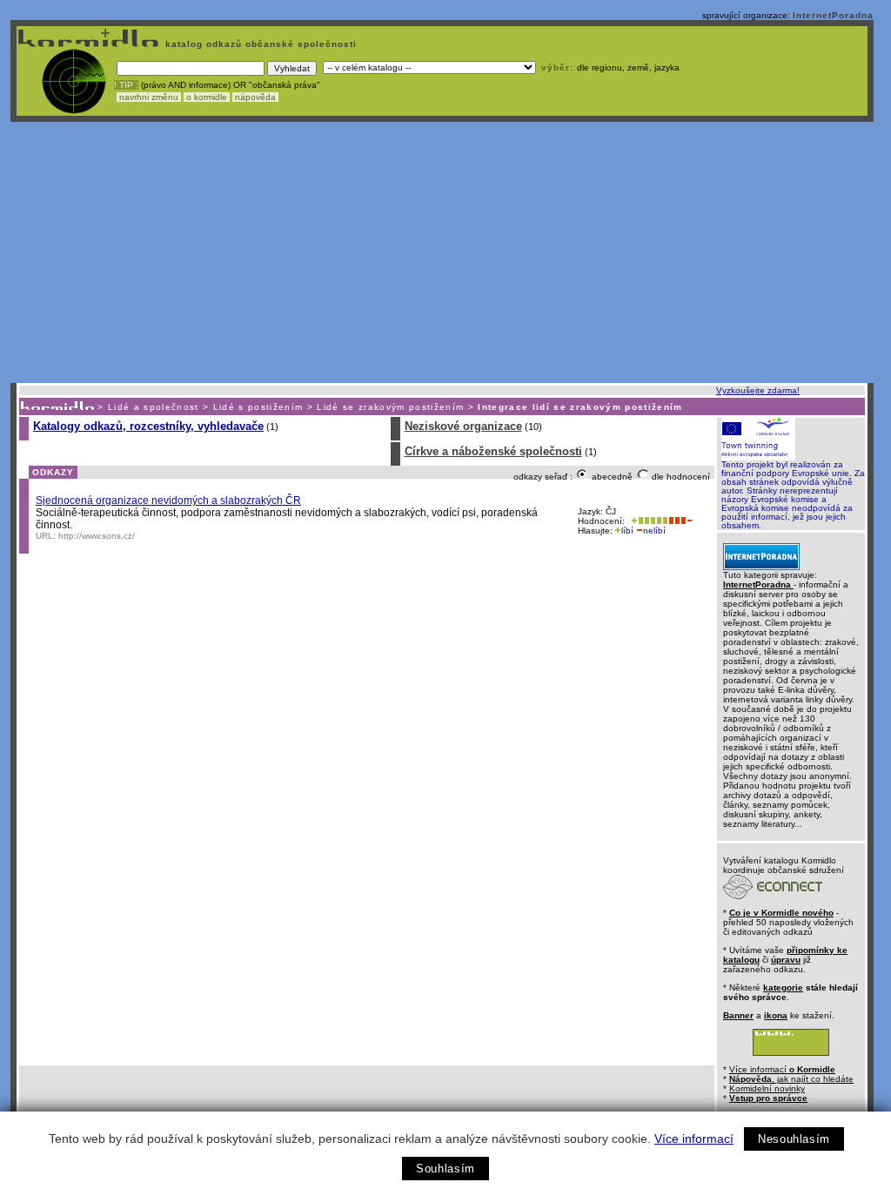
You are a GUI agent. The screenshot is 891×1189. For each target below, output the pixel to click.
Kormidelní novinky (767, 1088)
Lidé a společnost (153, 407)
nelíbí (654, 530)
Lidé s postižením (258, 407)
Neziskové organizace (463, 426)
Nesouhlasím (794, 1138)
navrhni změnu (149, 97)
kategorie (783, 987)
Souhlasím (445, 1168)
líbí (627, 530)
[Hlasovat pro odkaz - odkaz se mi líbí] (647, 521)
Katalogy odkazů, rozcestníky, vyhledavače (148, 426)
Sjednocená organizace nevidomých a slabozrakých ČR (168, 500)
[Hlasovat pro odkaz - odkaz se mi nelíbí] (680, 521)
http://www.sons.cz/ (96, 536)
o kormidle (207, 97)
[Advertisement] (442, 252)
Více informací (694, 1138)
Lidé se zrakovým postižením (390, 407)
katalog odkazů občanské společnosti (259, 44)
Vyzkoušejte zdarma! (758, 390)
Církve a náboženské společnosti (493, 451)
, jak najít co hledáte (791, 1079)
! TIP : (126, 85)
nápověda (255, 97)
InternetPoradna (833, 15)
